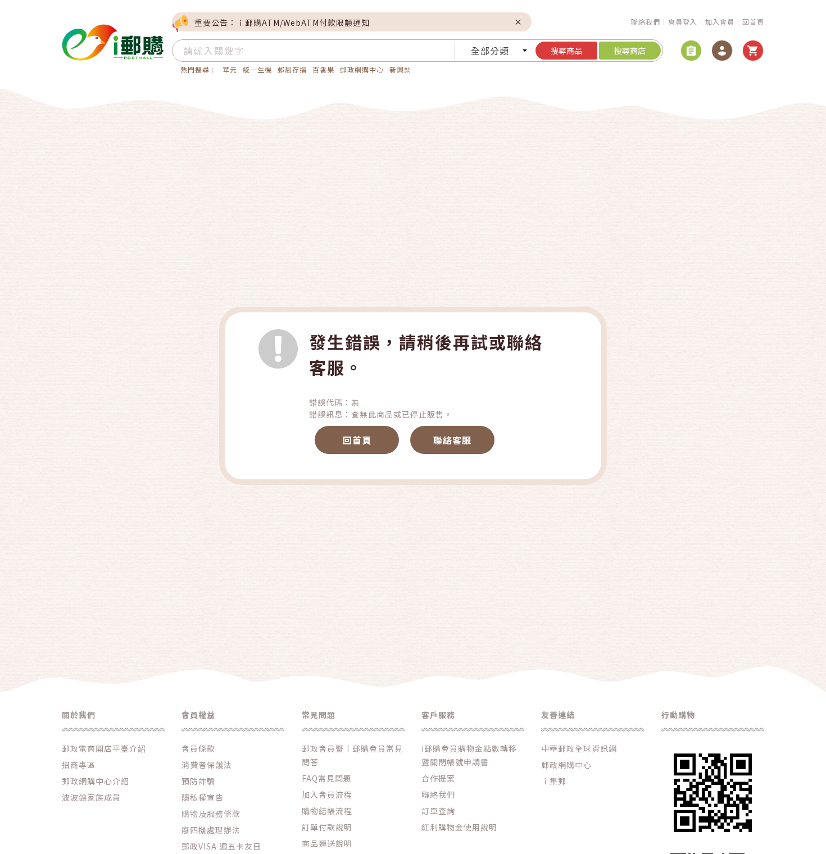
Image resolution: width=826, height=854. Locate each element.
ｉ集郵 (553, 781)
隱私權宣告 (202, 797)
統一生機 (257, 69)
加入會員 (719, 21)
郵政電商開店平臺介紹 (104, 748)
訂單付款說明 (327, 827)
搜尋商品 (566, 50)
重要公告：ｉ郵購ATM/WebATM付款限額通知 (282, 22)
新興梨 (400, 69)
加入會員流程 (327, 794)
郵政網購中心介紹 (95, 781)
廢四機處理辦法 (210, 829)
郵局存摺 (292, 69)
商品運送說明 (327, 843)
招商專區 (79, 764)
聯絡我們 (645, 21)
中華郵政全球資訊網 (579, 748)
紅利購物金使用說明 (459, 827)
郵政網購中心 (362, 69)
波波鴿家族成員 (91, 797)
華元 (230, 69)
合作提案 (438, 778)
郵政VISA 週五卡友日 (221, 846)
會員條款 (198, 748)
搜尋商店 (630, 50)
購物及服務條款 (210, 813)
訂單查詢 (438, 810)
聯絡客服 (452, 440)
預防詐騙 (198, 781)
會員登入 (682, 21)
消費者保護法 (206, 764)
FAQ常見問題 (327, 778)
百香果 (323, 69)
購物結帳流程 (327, 810)
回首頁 (753, 21)
